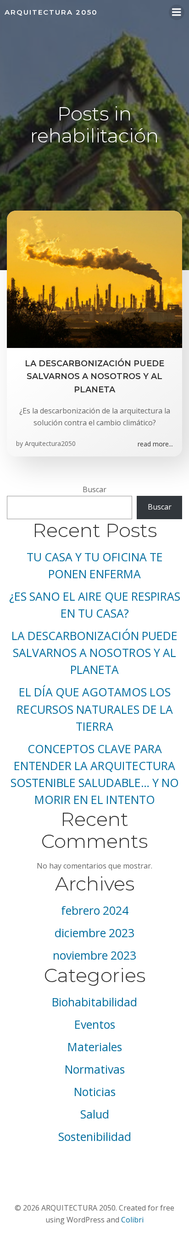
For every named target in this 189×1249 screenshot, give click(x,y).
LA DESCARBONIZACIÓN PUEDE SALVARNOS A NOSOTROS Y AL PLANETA (94, 652)
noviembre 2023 (94, 955)
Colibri (132, 1220)
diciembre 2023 (94, 932)
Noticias (95, 1091)
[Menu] (176, 12)
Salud (94, 1114)
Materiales (94, 1046)
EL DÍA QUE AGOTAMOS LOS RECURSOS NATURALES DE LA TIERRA (95, 708)
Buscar (94, 489)
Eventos (94, 1024)
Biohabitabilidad (94, 1002)
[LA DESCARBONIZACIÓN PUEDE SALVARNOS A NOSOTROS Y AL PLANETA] (94, 278)
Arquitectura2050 (50, 443)
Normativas (95, 1069)
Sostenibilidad (94, 1136)
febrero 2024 (94, 910)
